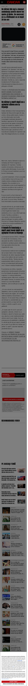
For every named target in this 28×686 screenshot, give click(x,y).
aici (13, 666)
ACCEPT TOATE (13, 681)
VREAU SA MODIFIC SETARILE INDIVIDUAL (13, 683)
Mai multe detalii (20, 660)
